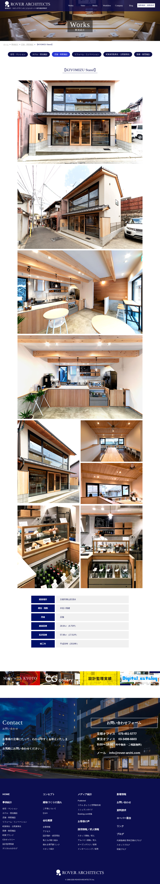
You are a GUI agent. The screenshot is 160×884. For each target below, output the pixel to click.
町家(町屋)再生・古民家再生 (118, 54)
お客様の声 (84, 821)
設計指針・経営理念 (51, 836)
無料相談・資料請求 (146, 5)
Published (82, 801)
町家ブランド (8, 835)
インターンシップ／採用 (88, 849)
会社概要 (47, 820)
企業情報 (46, 827)
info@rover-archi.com (124, 752)
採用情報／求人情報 (88, 829)
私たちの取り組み (50, 840)
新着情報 (121, 794)
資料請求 (121, 810)
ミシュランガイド (85, 809)
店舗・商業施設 (27, 44)
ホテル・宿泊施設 (39, 54)
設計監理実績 (8, 844)
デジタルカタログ (10, 848)
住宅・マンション (17, 54)
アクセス (46, 831)
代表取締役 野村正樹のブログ (129, 840)
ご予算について (49, 808)
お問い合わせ (124, 802)
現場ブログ (121, 849)
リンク (120, 826)
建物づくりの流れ (52, 802)
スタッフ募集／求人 (86, 836)
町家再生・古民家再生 (11, 826)
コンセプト (49, 794)
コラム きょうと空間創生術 (89, 805)
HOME (6, 794)
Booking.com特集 (85, 814)
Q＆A (45, 813)
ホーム (6, 44)
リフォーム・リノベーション (86, 54)
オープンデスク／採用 (87, 844)
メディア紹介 (85, 794)
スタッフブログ (123, 845)
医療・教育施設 (143, 54)
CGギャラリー (8, 840)
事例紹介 (14, 44)
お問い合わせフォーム (124, 723)
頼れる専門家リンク (51, 844)
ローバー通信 (124, 818)
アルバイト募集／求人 (87, 840)
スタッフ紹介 (48, 849)
